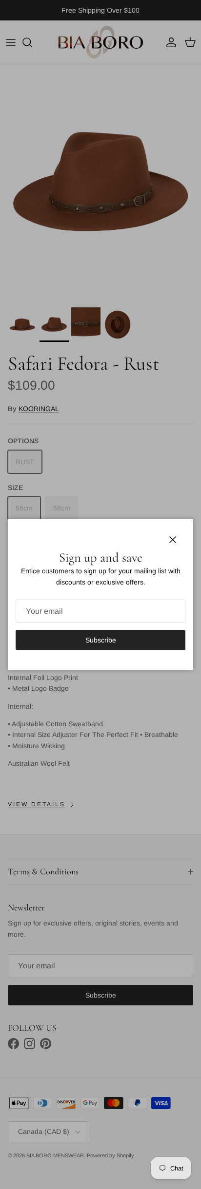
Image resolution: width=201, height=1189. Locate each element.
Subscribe (100, 640)
